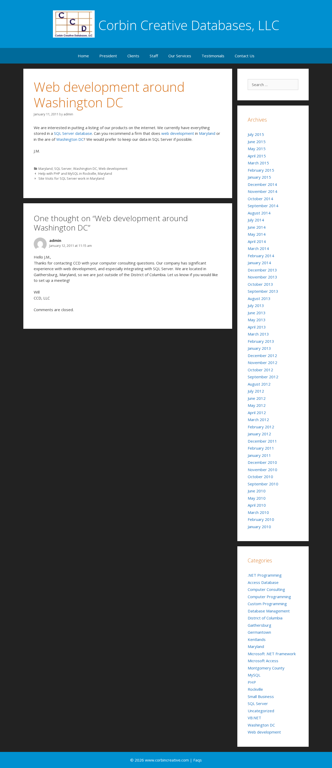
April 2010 (257, 505)
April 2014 (257, 241)
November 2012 (262, 362)
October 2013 (260, 284)
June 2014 (257, 227)
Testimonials (213, 55)
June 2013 (257, 312)
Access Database (263, 582)
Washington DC (70, 139)
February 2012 (261, 426)
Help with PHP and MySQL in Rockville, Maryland (75, 173)
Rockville (255, 689)
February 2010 (261, 519)
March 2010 (258, 512)
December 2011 (262, 441)
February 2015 (261, 170)
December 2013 (262, 270)
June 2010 (257, 490)
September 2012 (263, 376)
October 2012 (260, 369)
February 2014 (261, 255)
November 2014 (262, 191)
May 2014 (257, 234)
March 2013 (258, 334)
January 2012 (259, 433)
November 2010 (262, 469)
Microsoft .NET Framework (272, 653)
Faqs (197, 760)
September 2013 (263, 291)
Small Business (261, 696)
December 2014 (262, 184)
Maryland (207, 133)
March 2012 (258, 419)
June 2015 (257, 141)
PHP (252, 682)
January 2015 (259, 177)
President (108, 55)
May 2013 (257, 319)
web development (177, 133)
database (83, 133)
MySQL (254, 675)
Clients (133, 55)
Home (83, 55)
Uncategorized (261, 710)
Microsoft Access (263, 660)
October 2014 (260, 198)
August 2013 (259, 298)
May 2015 (257, 148)
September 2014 (263, 205)
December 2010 (262, 462)
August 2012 (259, 384)
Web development (113, 168)
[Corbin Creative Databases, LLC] (74, 23)
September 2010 (263, 483)
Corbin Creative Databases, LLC (188, 25)
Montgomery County (266, 668)
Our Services (179, 55)
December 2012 (262, 355)
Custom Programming (267, 603)
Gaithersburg (259, 625)
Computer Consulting (266, 589)
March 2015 (258, 162)
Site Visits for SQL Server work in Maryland (71, 178)
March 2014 (258, 248)
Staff (154, 55)
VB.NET (254, 717)
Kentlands (257, 639)
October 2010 (260, 476)
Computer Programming (269, 596)
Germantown (259, 632)
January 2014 (259, 262)
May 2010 (257, 498)
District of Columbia (265, 617)
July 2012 (256, 391)
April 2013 (257, 327)
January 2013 (259, 348)
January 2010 (259, 526)
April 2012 (257, 412)
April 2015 (257, 155)
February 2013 (261, 341)
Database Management (269, 610)
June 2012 (257, 398)
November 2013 (262, 277)
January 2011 (259, 455)
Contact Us (244, 55)
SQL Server (64, 133)
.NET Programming (265, 575)
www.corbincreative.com (167, 760)
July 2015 (256, 134)
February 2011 (261, 448)
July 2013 (256, 305)
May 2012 (257, 405)
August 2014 (259, 212)
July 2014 (256, 219)
